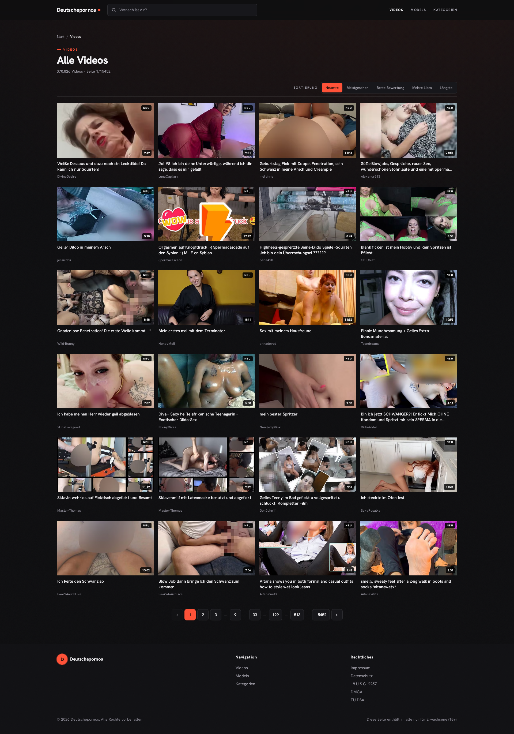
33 (255, 614)
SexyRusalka (370, 510)
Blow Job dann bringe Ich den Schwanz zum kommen (198, 584)
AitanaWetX (268, 594)
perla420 (266, 260)
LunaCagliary (168, 176)
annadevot (268, 343)
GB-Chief (368, 260)
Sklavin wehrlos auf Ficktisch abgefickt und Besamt (104, 497)
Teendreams (370, 343)
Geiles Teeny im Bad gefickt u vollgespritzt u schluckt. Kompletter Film (300, 500)
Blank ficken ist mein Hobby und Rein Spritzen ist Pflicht (406, 250)
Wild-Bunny (66, 343)
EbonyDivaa (167, 427)
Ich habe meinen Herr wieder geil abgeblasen (98, 414)
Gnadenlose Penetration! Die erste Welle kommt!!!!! (104, 331)
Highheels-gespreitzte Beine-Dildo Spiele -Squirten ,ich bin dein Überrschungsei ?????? (306, 250)
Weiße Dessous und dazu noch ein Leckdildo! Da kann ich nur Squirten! (101, 166)
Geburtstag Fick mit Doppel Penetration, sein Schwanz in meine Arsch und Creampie (301, 166)
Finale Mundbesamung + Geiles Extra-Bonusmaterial (395, 333)
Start (61, 36)
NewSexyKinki (270, 427)
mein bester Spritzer (279, 414)
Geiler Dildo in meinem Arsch (84, 247)
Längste (446, 87)
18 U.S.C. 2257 (364, 684)
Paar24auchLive (69, 594)
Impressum (360, 668)
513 (297, 614)
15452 (321, 614)
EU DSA (357, 700)
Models (418, 10)
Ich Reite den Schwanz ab (80, 581)
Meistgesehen (358, 87)
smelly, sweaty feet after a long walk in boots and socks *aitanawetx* (406, 584)
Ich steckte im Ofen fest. (383, 497)
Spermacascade (170, 260)
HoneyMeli (166, 343)
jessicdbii (64, 260)
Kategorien (445, 10)
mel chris (266, 176)
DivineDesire (66, 176)
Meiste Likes (422, 87)
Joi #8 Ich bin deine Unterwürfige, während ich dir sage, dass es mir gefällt (205, 166)
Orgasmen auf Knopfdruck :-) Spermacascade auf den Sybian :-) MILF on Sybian (203, 250)
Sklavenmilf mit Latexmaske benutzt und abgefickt (204, 497)
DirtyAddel (369, 427)
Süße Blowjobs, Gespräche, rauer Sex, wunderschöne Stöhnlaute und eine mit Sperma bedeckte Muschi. (405, 166)
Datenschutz (362, 676)
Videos (396, 10)
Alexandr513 (370, 176)
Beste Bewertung (390, 87)
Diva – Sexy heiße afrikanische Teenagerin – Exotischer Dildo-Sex (198, 416)
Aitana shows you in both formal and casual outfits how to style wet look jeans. (306, 584)
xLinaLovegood (68, 427)
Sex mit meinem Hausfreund (286, 331)
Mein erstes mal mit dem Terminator (191, 331)
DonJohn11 (268, 510)
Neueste (332, 87)
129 (275, 614)
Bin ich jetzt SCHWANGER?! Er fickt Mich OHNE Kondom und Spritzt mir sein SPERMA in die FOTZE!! (405, 416)
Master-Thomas (69, 510)
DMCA (356, 692)
